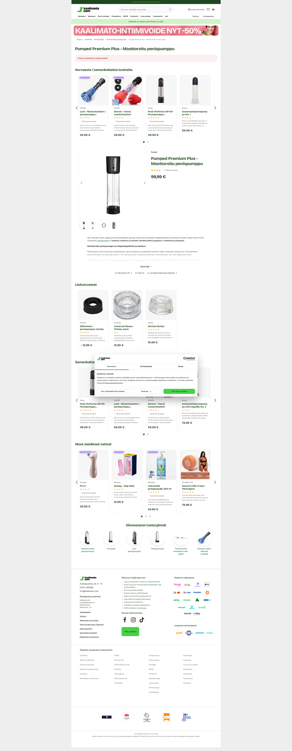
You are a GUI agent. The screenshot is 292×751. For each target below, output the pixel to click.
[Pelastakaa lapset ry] (107, 717)
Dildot (116, 655)
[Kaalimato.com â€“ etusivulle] (88, 578)
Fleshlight (118, 683)
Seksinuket (187, 674)
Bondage (152, 664)
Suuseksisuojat (154, 678)
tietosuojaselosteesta (113, 383)
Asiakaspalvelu (208, 16)
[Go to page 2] (148, 142)
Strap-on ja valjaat (190, 664)
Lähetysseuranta (86, 629)
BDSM (125, 16)
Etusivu (79, 40)
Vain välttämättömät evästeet (112, 391)
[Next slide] (215, 108)
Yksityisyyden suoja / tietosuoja (91, 625)
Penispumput (154, 655)
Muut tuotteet (103, 16)
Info (166, 16)
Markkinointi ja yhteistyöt (89, 637)
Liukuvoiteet (146, 16)
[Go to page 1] (144, 142)
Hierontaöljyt (154, 687)
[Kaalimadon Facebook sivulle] (124, 619)
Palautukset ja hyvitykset (89, 620)
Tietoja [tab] (180, 366)
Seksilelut (82, 16)
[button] (170, 9)
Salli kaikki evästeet (179, 391)
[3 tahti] (157, 170)
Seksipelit (187, 683)
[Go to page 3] (150, 516)
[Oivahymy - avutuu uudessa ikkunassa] (166, 717)
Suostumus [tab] (111, 366)
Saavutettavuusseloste (88, 633)
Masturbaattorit (120, 678)
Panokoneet (188, 678)
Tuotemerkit (158, 16)
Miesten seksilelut (87, 660)
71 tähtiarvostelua (170, 170)
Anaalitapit (187, 655)
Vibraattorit (116, 16)
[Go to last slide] (77, 108)
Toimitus (195, 16)
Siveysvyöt (187, 660)
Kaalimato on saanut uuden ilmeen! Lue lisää (146, 22)
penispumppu (103, 241)
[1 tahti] (152, 170)
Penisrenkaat (154, 660)
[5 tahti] (162, 170)
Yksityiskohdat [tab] (146, 366)
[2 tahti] (155, 170)
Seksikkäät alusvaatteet (89, 678)
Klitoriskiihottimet (122, 664)
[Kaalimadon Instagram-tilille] (133, 619)
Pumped (154, 152)
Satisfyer (117, 669)
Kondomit (134, 16)
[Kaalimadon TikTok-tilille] (141, 619)
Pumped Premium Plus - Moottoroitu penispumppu (177, 161)
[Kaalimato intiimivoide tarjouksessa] (146, 31)
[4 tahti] (160, 170)
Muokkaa (144, 391)
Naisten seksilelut (87, 664)
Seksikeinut (187, 669)
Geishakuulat (154, 692)
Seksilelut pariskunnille (89, 669)
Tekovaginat (119, 674)
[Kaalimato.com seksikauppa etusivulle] (97, 9)
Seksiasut (91, 16)
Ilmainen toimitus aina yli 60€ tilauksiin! (146, 2)
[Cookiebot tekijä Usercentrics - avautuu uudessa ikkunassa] (185, 358)
